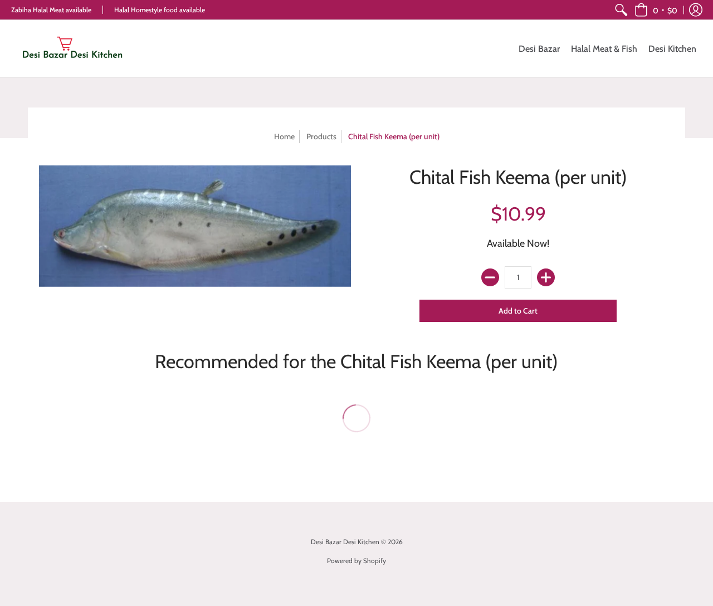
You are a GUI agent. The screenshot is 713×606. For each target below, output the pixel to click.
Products (321, 136)
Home (284, 136)
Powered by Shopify (356, 560)
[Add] (546, 277)
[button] (656, 9)
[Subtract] (490, 277)
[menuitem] (621, 9)
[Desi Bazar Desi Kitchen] (72, 48)
